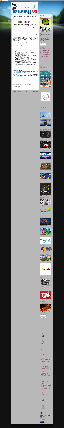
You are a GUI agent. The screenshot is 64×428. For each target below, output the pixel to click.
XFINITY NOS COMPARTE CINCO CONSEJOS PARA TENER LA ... (46, 385)
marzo (42, 395)
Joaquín (26, 24)
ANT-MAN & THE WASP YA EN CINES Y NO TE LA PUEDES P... (46, 381)
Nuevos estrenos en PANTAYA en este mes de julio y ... (45, 356)
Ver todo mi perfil (42, 417)
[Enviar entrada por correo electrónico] (25, 84)
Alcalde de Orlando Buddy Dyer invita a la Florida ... (45, 388)
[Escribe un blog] (27, 84)
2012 (41, 405)
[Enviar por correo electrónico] (27, 84)
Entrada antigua (35, 91)
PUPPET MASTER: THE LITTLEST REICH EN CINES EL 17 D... (46, 373)
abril (42, 394)
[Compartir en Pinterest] (30, 84)
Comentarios (43, 317)
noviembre (43, 344)
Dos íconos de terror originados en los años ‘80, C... (46, 390)
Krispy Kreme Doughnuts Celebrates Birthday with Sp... (46, 354)
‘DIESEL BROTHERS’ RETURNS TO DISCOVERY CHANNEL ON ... (46, 360)
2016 (41, 400)
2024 (41, 335)
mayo (42, 393)
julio (42, 349)
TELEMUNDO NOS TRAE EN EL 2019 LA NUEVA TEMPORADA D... (45, 375)
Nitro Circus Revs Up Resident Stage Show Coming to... (45, 377)
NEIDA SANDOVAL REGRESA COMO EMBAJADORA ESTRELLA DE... (46, 368)
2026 (41, 333)
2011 (41, 406)
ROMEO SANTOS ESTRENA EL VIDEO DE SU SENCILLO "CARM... (45, 371)
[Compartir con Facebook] (29, 84)
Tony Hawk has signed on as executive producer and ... (45, 364)
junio (42, 392)
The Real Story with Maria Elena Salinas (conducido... (45, 379)
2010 (41, 407)
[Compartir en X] (28, 84)
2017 (41, 399)
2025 (41, 334)
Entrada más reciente (17, 91)
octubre (42, 345)
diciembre (42, 343)
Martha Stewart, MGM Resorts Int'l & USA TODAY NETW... (46, 366)
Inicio (26, 91)
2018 (41, 342)
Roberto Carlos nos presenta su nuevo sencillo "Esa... (45, 352)
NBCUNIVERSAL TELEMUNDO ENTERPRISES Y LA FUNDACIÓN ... (45, 362)
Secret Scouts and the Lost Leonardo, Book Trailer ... (45, 387)
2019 (41, 341)
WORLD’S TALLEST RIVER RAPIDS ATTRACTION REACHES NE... (46, 350)
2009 (41, 408)
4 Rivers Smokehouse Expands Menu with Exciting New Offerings (45, 56)
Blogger (44, 425)
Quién (16, 24)
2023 (41, 336)
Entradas (42, 43)
